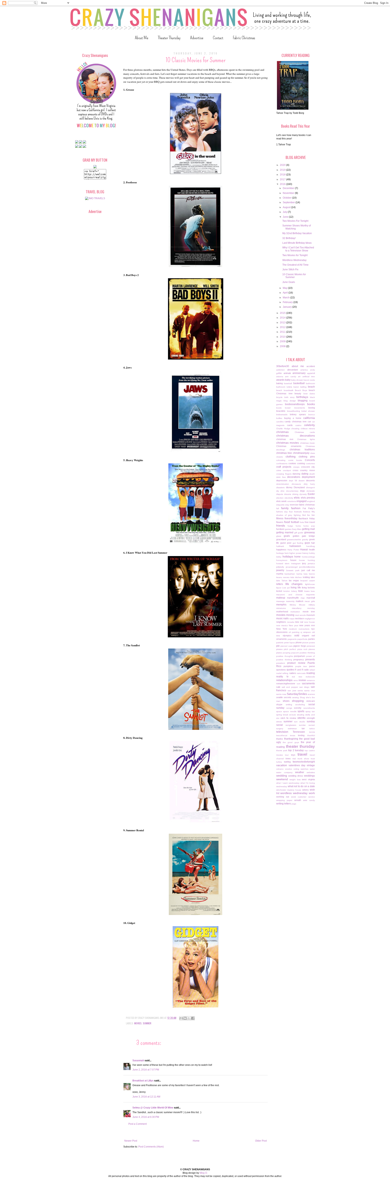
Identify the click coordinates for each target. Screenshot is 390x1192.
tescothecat (281, 735)
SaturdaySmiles (297, 693)
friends (280, 525)
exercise (294, 504)
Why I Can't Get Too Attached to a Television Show (298, 249)
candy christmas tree (296, 421)
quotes (290, 669)
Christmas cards (305, 432)
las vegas (294, 580)
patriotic (280, 642)
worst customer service (303, 797)
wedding (281, 775)
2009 (283, 341)
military (312, 605)
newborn (293, 629)
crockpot (287, 470)
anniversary (299, 373)
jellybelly (280, 567)
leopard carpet (307, 580)
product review (296, 663)
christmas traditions (302, 449)
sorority (297, 708)
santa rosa (281, 694)
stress (279, 721)
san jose (292, 690)
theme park (281, 750)
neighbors (281, 622)
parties (311, 639)
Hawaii (304, 549)
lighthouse (310, 584)
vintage (311, 765)
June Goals (288, 282)
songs (289, 708)
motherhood (282, 611)
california (309, 417)
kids (292, 577)
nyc (313, 629)
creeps (296, 467)
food (287, 522)
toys (293, 755)
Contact (218, 37)
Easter (311, 494)
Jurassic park (292, 570)
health (312, 549)
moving (290, 615)
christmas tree (284, 453)
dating (304, 473)
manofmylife (293, 598)
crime (278, 470)
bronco (311, 414)
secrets (287, 697)
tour (287, 755)
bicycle (279, 397)
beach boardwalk (284, 390)
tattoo (312, 728)
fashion (295, 508)
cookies (292, 463)
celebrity (309, 425)
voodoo (288, 769)
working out (282, 796)
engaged (302, 501)
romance (311, 680)
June (286, 216)
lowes (307, 591)
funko (298, 526)
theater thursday (300, 746)
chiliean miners (308, 428)
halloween (295, 546)
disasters (280, 487)
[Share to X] (189, 1018)
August (287, 207)
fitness (279, 518)
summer (147, 1023)
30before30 (282, 366)
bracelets (280, 411)
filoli (304, 515)
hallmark (280, 546)
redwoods (310, 677)
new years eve (307, 625)
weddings (309, 775)
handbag (310, 546)
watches (304, 769)
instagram (295, 563)
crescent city (308, 467)
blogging (303, 400)
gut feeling (298, 543)
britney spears (298, 414)
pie (278, 645)
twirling (287, 762)
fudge (290, 526)
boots (279, 408)
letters (279, 584)
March (286, 297)
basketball (299, 383)
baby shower (297, 380)
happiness (281, 549)
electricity (289, 498)
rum (298, 683)
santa (300, 690)
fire (308, 515)
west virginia (308, 779)
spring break (282, 715)
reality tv (282, 676)
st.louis (292, 715)
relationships (284, 680)
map (303, 598)
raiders (292, 673)
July (285, 212)
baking (279, 383)
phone (299, 642)
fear (291, 512)
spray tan (310, 711)
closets (279, 457)
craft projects (283, 466)
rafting (285, 673)
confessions (281, 463)
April (285, 292)
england (311, 501)
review (302, 680)
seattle (279, 697)
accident (311, 366)
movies (138, 1023)
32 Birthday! (289, 238)
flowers (279, 522)
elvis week (281, 501)
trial (294, 758)
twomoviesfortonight (304, 761)
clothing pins (307, 456)
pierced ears (286, 646)
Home (196, 1140)
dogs (302, 491)
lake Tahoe (281, 580)
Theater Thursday (169, 37)
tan (303, 728)
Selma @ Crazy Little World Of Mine (152, 1107)
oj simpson (305, 632)
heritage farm (282, 553)
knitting (306, 577)
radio (306, 669)
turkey (279, 762)
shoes (286, 701)
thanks (279, 739)
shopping (298, 700)
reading (310, 673)
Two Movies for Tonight (295, 255)
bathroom (310, 383)
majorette (310, 594)
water (312, 769)
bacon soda (309, 380)
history (305, 553)
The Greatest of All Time (295, 264)
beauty (298, 393)
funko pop (309, 526)
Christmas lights (306, 439)
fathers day (282, 512)
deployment (308, 477)
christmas (282, 432)
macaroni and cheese (289, 594)
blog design (290, 401)
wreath (297, 800)
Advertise (196, 37)
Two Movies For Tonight (295, 220)
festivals (298, 512)
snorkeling (300, 704)
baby (287, 379)
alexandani (292, 369)
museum (310, 615)
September (289, 202)
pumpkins (288, 666)
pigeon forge (299, 646)
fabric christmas (307, 504)
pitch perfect (290, 649)
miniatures (281, 608)
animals (287, 373)
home (297, 556)
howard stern (282, 563)
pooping (286, 653)
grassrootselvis (294, 539)
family (285, 508)
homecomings (308, 557)
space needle (290, 711)
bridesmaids (281, 414)
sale (278, 687)
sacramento (308, 683)
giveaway (309, 532)
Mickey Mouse (298, 605)
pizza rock (302, 649)
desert (301, 480)
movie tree (309, 611)
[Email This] (181, 1018)
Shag (302, 697)
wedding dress (295, 776)
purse (312, 666)
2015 (283, 313)
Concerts (310, 460)
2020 (283, 165)
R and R (299, 669)
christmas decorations (295, 435)
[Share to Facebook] (193, 1018)
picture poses (308, 642)
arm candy (290, 376)
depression (281, 480)
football (295, 522)
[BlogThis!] (185, 1018)
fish (313, 515)
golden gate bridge (304, 536)
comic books (295, 460)
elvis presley (308, 497)
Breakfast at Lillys (143, 1080)
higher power (295, 553)
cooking (301, 463)
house (293, 560)
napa (291, 618)
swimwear (292, 728)
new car (299, 622)
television (282, 731)
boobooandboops (295, 404)
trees (288, 758)
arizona (279, 376)
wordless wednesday (294, 793)
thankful (311, 735)
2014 (283, 317)
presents (310, 659)
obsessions (282, 632)
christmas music (307, 443)
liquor (278, 588)
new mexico (282, 625)
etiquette (280, 505)
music (279, 618)
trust (313, 758)
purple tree (301, 666)
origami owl (308, 635)
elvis (297, 497)
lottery (294, 591)
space (279, 711)
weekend (282, 779)
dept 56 (293, 480)
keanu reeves (282, 577)
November (289, 193)
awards (280, 379)
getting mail (308, 529)
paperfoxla (302, 639)
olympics (287, 635)
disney (289, 487)
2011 (283, 331)
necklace (299, 618)
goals (287, 536)
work (312, 793)
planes (312, 649)
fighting (297, 515)
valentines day (297, 765)
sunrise (302, 725)
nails (286, 618)
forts (302, 522)
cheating (295, 428)
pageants (292, 639)
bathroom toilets (284, 387)
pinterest (311, 646)
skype (279, 704)
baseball (288, 383)
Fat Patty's (309, 508)
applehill (311, 373)
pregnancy (298, 659)
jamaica (311, 563)
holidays (288, 556)
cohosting (280, 460)
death (312, 474)
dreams (287, 494)
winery (305, 790)
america (304, 370)
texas (292, 735)
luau (313, 591)
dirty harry (309, 484)
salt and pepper (290, 687)
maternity (290, 601)
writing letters (283, 803)
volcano (280, 769)
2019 (283, 169)
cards (290, 425)
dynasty (303, 494)
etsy (287, 505)
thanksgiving (291, 738)
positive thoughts (284, 656)
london (286, 591)
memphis (281, 604)
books (311, 404)
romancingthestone (285, 683)
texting (301, 735)
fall (277, 508)
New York (281, 629)
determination (282, 484)
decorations (293, 477)
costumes (310, 463)
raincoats (301, 673)
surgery (279, 728)
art (299, 376)
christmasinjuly (301, 453)
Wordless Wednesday (294, 260)
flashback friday (307, 518)
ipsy (304, 563)
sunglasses (291, 725)
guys (307, 542)
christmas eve (284, 439)
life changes (294, 584)
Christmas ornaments (288, 446)
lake (313, 577)
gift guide (298, 532)
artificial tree (308, 376)
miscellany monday (303, 608)
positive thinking (307, 653)
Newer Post (130, 1140)
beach (311, 386)
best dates (309, 393)
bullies (279, 418)
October (287, 197)
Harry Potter (293, 550)
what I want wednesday (287, 783)
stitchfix (301, 718)
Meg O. (204, 1172)
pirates (279, 649)
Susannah (138, 1060)
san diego (304, 687)
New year (293, 625)
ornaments (281, 639)
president (280, 663)
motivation (295, 612)
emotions (291, 501)
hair (313, 543)
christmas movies (287, 442)
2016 (283, 184)
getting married (284, 532)
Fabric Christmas (244, 37)
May (285, 288)
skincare (310, 701)
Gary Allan (296, 529)
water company (284, 772)
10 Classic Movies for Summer (294, 276)
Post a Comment (137, 1123)
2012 (283, 327)
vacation (281, 765)
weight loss (295, 779)
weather (299, 772)
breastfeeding (293, 411)
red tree (297, 677)
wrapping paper (284, 800)
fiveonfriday (291, 518)
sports (301, 711)
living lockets (308, 587)
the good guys (291, 742)
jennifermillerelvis (307, 567)
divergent (310, 487)
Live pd (286, 588)
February (288, 302)
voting (296, 769)
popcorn (295, 653)
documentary (292, 491)
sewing (295, 697)
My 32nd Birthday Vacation (297, 233)
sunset (312, 725)
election (280, 498)
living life (296, 587)
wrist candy (309, 800)
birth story (289, 397)
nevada (290, 622)
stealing (300, 715)
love (300, 591)
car (309, 421)
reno (296, 680)
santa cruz (309, 690)
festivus (306, 512)
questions (281, 669)
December (289, 188)
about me (298, 366)
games (288, 529)
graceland (281, 539)
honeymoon (281, 560)
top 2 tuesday (296, 750)
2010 (283, 336)
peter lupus (289, 642)
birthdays (302, 397)
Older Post (261, 1140)
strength (311, 718)
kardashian (290, 574)
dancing (296, 474)
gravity (305, 539)
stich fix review (288, 718)
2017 (283, 179)
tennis (312, 732)
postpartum (299, 656)
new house (309, 622)
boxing (311, 407)
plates (279, 653)
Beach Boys (301, 390)
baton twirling (300, 387)
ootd (296, 635)
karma (299, 574)
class (312, 453)
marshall (311, 598)
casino (298, 425)
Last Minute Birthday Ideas (297, 242)
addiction (280, 370)
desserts (310, 480)
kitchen (298, 577)
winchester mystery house (288, 790)
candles (280, 422)
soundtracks (309, 708)
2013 (283, 322)
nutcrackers (304, 629)
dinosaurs (296, 484)
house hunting (307, 560)
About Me (141, 37)
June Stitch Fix (290, 269)
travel (302, 754)
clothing (291, 456)
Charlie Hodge (283, 428)
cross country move (304, 470)
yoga (293, 804)
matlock (299, 601)
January (287, 306)
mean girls (310, 601)
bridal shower (308, 411)
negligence (309, 618)
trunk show (303, 758)
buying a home (292, 418)
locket (279, 591)
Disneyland (299, 487)
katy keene (309, 574)
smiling (289, 704)
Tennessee (299, 731)
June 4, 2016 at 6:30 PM (145, 1117)
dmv (282, 491)
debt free (281, 477)
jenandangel (292, 567)
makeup (280, 597)
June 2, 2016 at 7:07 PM (145, 1069)
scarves (311, 694)
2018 (283, 174)
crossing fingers (283, 474)
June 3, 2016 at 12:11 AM (146, 1096)
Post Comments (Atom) (151, 1146)
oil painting (294, 632)
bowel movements (295, 408)
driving (295, 494)
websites (311, 772)
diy (277, 491)
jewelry (280, 570)
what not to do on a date (301, 786)
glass (278, 536)
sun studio (299, 721)
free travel (310, 522)
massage (280, 601)
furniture (280, 529)
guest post (285, 543)
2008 (283, 346)
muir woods (300, 615)
